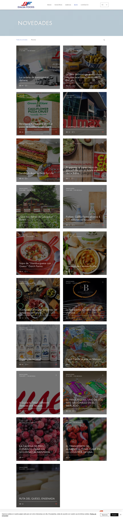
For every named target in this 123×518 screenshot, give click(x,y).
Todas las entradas (21, 40)
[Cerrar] (121, 514)
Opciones (105, 515)
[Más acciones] (57, 50)
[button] (104, 40)
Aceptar (114, 515)
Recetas (33, 40)
